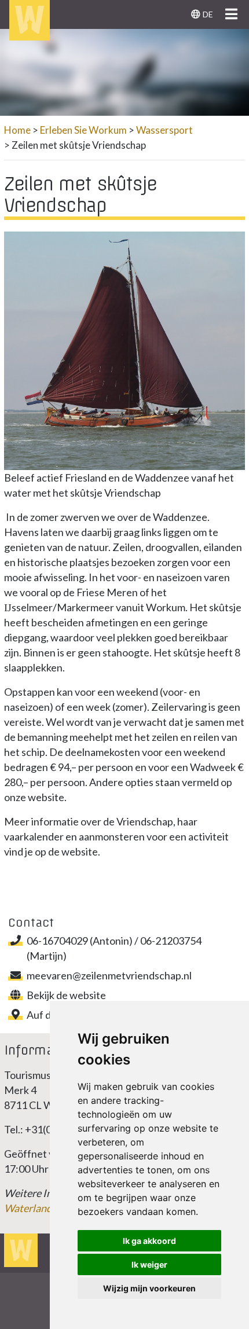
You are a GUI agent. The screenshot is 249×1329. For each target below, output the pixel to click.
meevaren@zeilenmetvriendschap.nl (109, 975)
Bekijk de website (66, 995)
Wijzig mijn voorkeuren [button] (149, 1288)
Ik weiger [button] (149, 1264)
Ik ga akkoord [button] (149, 1241)
